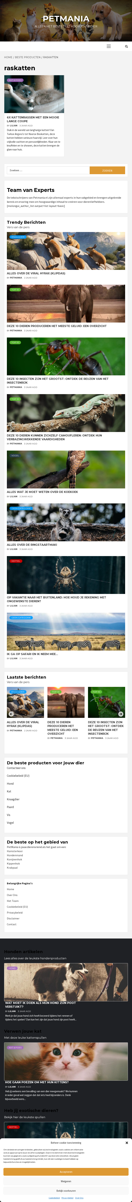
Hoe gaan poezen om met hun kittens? (37, 1082)
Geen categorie (21, 508)
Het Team (13, 901)
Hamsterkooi (15, 851)
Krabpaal (12, 867)
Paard (10, 807)
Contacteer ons (16, 768)
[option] (25, 719)
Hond (10, 783)
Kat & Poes (15, 80)
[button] (127, 1143)
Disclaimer (13, 918)
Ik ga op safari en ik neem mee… (32, 654)
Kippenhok (13, 863)
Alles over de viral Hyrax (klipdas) (36, 273)
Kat (9, 791)
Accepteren (66, 1171)
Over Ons (79, 1197)
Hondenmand (15, 855)
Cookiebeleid (54, 1197)
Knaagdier (18, 237)
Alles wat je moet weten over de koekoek (42, 492)
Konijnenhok (14, 859)
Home (10, 889)
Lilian (14, 125)
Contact (11, 924)
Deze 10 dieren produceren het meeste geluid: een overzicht (57, 326)
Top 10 (15, 289)
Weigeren (66, 1181)
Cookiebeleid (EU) (18, 776)
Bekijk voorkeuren (66, 1190)
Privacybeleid (67, 1197)
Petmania (66, 19)
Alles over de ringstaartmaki (32, 544)
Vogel (15, 455)
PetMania (16, 277)
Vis (8, 815)
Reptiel (16, 561)
